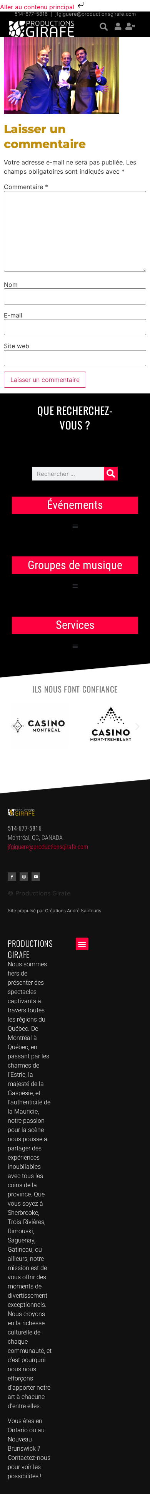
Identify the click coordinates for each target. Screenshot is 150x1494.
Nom (11, 284)
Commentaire (26, 187)
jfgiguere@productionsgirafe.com (95, 14)
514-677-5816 (31, 14)
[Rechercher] (111, 473)
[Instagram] (24, 876)
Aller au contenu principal (38, 7)
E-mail (13, 315)
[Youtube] (36, 876)
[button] (103, 27)
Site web (16, 346)
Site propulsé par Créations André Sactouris (54, 910)
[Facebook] (12, 876)
